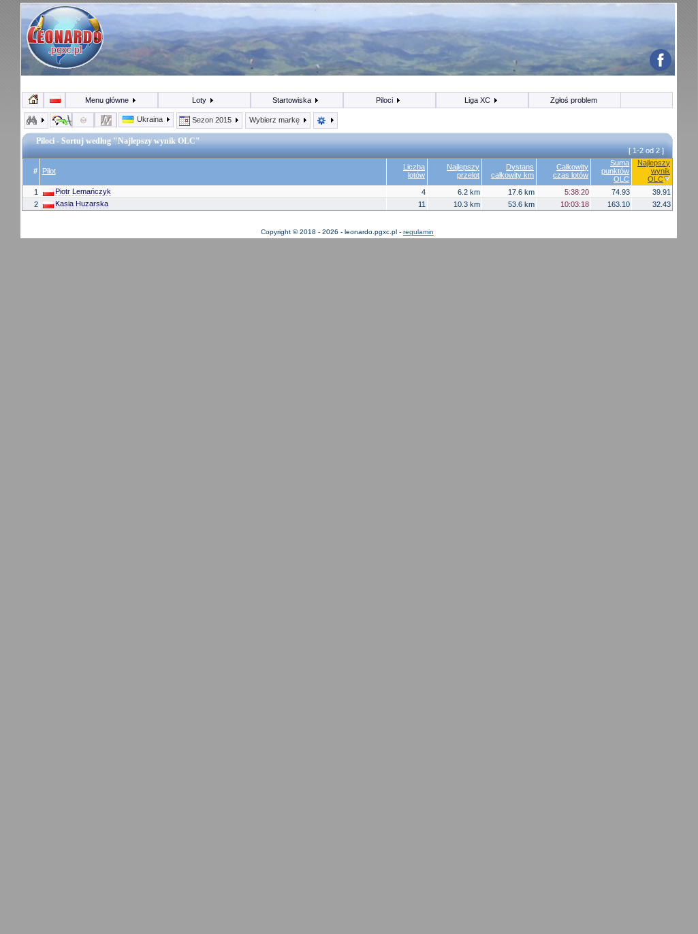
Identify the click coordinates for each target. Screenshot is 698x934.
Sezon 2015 (212, 120)
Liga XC (478, 100)
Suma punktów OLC (615, 171)
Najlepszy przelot (463, 171)
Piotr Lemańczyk (83, 191)
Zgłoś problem (573, 100)
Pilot (49, 171)
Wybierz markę (275, 120)
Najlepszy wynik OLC (653, 171)
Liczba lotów (414, 171)
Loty (200, 100)
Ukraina (150, 119)
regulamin (418, 232)
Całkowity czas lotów (570, 171)
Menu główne (108, 100)
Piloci (385, 100)
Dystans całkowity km (512, 171)
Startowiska (292, 100)
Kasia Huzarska (81, 203)
